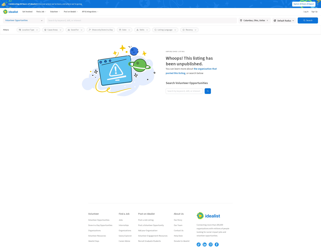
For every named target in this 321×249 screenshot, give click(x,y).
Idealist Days (93, 241)
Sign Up (314, 11)
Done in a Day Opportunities (100, 225)
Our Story (178, 220)
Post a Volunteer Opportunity (151, 225)
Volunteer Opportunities (98, 220)
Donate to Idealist (182, 241)
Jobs (121, 220)
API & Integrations (89, 11)
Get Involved (27, 11)
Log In (306, 11)
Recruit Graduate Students (149, 241)
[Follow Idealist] (199, 244)
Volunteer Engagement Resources (153, 235)
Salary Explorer (125, 235)
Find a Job (40, 11)
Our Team (178, 225)
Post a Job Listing (146, 220)
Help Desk (178, 235)
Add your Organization (147, 230)
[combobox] (142, 20)
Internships (124, 225)
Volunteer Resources (97, 235)
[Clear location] (267, 20)
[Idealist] (10, 11)
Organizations (94, 230)
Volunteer (54, 11)
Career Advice (124, 241)
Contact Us (178, 230)
